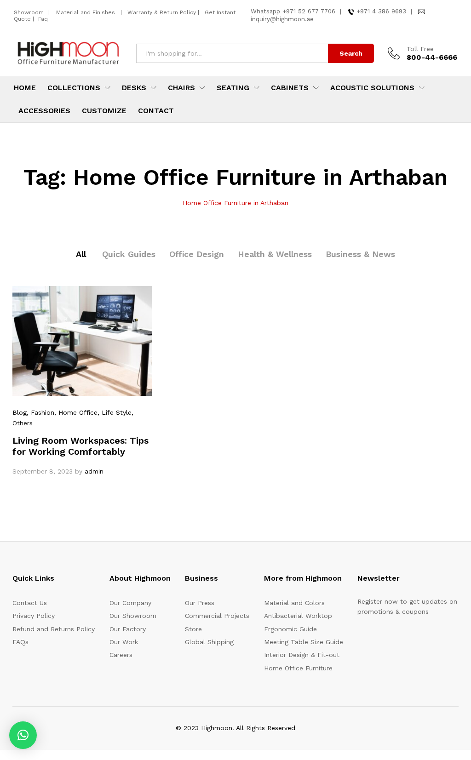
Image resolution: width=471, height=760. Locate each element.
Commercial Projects (217, 615)
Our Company (130, 602)
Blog (19, 412)
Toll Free (420, 48)
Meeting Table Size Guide (303, 642)
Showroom (30, 12)
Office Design (196, 254)
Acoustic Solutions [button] (372, 87)
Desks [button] (134, 87)
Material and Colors (294, 602)
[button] (23, 735)
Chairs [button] (181, 87)
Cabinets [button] (290, 87)
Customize (104, 110)
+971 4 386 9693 (381, 11)
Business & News (360, 254)
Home (25, 87)
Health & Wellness (275, 254)
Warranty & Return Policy (161, 12)
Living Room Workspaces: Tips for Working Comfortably (80, 446)
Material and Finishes (86, 12)
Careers (120, 654)
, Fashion (40, 412)
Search (350, 53)
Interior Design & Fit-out (301, 654)
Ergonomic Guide (290, 629)
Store (193, 629)
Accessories (44, 110)
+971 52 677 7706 (308, 11)
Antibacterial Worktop (298, 615)
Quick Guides (128, 254)
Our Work (123, 642)
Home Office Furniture (298, 668)
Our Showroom (132, 615)
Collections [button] (73, 87)
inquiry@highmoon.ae (282, 19)
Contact (156, 110)
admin (94, 471)
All (81, 254)
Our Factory (127, 629)
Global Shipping (209, 642)
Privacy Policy (33, 615)
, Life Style (115, 412)
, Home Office (76, 412)
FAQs (20, 642)
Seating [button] (233, 87)
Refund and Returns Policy (53, 629)
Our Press (199, 602)
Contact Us (29, 602)
